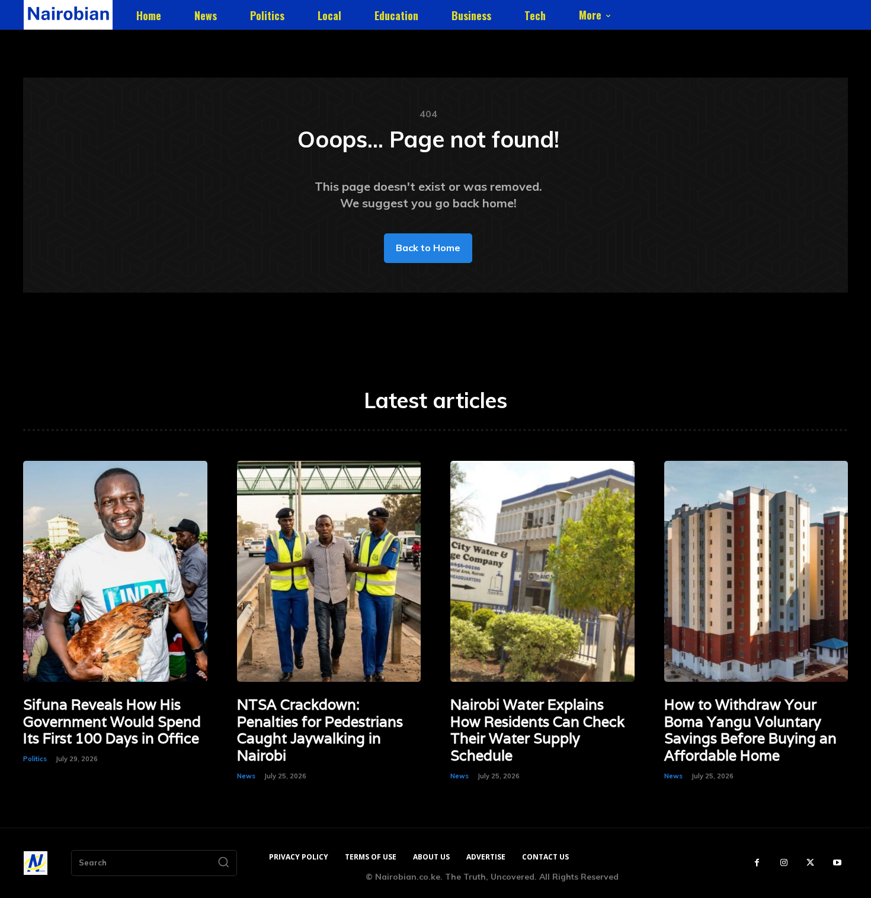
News (246, 776)
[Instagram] (783, 862)
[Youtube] (837, 862)
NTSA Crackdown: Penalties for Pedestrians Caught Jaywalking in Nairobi (320, 730)
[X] (810, 862)
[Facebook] (757, 862)
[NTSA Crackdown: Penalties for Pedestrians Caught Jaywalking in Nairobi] (329, 571)
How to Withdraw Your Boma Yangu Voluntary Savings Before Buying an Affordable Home (750, 730)
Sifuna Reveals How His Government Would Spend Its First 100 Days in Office (112, 721)
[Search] (223, 863)
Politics (35, 759)
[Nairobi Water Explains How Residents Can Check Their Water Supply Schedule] (542, 571)
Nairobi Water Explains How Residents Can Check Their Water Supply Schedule (537, 730)
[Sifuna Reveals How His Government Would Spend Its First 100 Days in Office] (115, 571)
